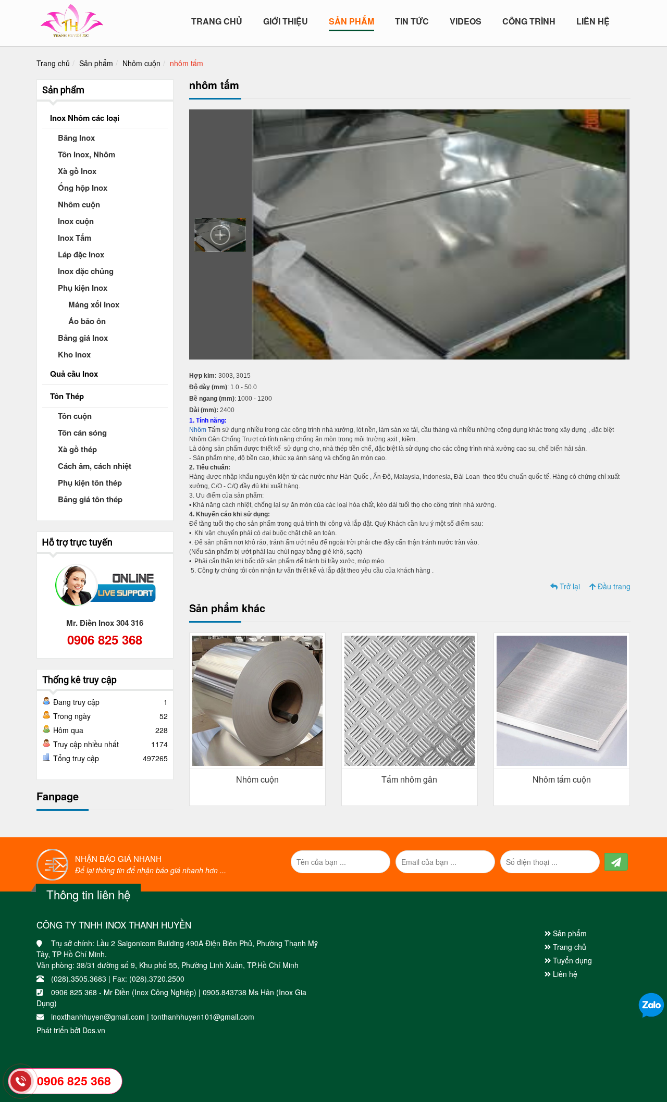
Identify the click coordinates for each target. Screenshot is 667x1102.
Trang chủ (216, 21)
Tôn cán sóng (82, 432)
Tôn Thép (67, 396)
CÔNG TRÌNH (528, 21)
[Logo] (71, 18)
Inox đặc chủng (86, 271)
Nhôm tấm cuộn (562, 779)
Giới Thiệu (285, 21)
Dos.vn (93, 1030)
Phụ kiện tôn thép (90, 482)
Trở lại (569, 586)
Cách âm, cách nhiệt (94, 466)
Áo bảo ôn (87, 321)
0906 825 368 (104, 639)
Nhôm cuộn (141, 63)
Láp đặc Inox (81, 254)
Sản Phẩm (351, 21)
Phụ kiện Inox (82, 287)
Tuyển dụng (571, 960)
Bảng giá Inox (83, 337)
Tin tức (412, 21)
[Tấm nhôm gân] (409, 700)
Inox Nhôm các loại (84, 117)
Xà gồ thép (77, 449)
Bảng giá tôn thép (90, 499)
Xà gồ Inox (77, 171)
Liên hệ (593, 21)
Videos (465, 21)
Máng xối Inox (93, 304)
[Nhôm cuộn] (257, 700)
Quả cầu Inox (74, 373)
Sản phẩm (96, 63)
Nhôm (198, 430)
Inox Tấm (74, 237)
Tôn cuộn (75, 416)
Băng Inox (76, 137)
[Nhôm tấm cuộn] (562, 700)
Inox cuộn (76, 221)
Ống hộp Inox (82, 187)
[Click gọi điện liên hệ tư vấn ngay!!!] (20, 1081)
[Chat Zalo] (651, 1004)
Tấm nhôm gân (409, 779)
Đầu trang (613, 586)
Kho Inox (74, 354)
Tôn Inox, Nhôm (86, 154)
